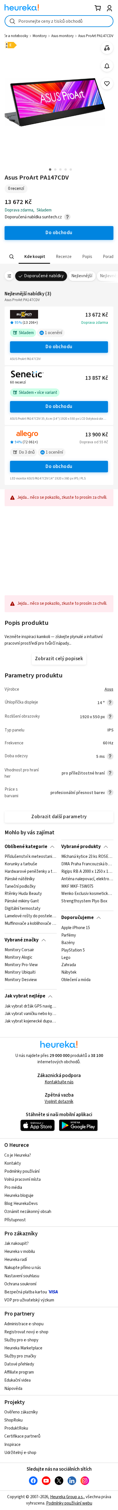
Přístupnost (15, 1220)
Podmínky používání (22, 1171)
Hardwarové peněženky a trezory (30, 872)
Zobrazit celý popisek (59, 658)
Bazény (68, 942)
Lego (65, 957)
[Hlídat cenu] (107, 66)
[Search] (11, 256)
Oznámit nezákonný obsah (27, 1212)
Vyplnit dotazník (59, 1102)
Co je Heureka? (17, 1155)
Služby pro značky (20, 1356)
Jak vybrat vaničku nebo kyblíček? (30, 1014)
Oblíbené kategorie (26, 846)
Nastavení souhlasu (21, 1276)
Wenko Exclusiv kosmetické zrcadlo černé (87, 894)
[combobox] (59, 21)
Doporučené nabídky (44, 276)
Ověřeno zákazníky (21, 1412)
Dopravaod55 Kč (94, 442)
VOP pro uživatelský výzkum (29, 1300)
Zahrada (68, 965)
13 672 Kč (96, 315)
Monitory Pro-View (21, 965)
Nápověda (13, 1389)
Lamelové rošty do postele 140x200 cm (30, 916)
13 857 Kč (96, 378)
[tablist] (59, 257)
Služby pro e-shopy (21, 1340)
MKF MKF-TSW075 (77, 886)
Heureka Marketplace (23, 1348)
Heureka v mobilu (19, 1252)
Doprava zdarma (94, 322)
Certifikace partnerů (22, 1436)
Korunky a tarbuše (21, 864)
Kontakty (12, 1163)
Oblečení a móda (76, 980)
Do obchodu (59, 346)
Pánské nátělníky (20, 879)
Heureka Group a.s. (67, 1497)
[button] (34, 257)
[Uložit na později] (107, 84)
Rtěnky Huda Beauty (23, 894)
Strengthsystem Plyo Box (84, 901)
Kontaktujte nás (59, 1082)
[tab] (34, 257)
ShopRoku (13, 1420)
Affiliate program (19, 1372)
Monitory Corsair (19, 950)
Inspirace (12, 1445)
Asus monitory (62, 35)
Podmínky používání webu (69, 1503)
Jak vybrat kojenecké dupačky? (30, 1021)
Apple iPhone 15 (75, 928)
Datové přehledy (19, 1364)
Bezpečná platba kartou (25, 1292)
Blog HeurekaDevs (21, 1204)
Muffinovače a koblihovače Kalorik (30, 924)
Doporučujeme (77, 917)
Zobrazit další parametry (59, 816)
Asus (109, 689)
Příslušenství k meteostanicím (30, 857)
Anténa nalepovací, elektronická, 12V (87, 879)
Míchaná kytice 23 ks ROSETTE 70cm (87, 857)
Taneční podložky (20, 886)
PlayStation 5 (73, 950)
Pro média (13, 1187)
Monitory (40, 35)
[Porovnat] (107, 48)
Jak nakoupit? (16, 1244)
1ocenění (53, 333)
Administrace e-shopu (24, 1324)
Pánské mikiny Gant (22, 901)
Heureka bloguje (19, 1196)
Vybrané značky (22, 940)
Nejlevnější (81, 276)
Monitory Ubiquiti (20, 972)
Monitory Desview (21, 980)
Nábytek (68, 972)
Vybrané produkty (81, 846)
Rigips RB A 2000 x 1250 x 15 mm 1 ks (87, 872)
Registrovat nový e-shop (26, 1332)
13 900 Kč (96, 435)
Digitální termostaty (22, 909)
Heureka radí (15, 1260)
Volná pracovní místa (22, 1179)
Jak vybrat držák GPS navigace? (30, 1006)
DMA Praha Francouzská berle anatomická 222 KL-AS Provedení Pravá (87, 864)
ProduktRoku (16, 1428)
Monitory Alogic (18, 957)
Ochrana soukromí (20, 1284)
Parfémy (68, 935)
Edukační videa (17, 1380)
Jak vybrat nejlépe (25, 996)
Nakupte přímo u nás (22, 1268)
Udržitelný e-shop (20, 1453)
